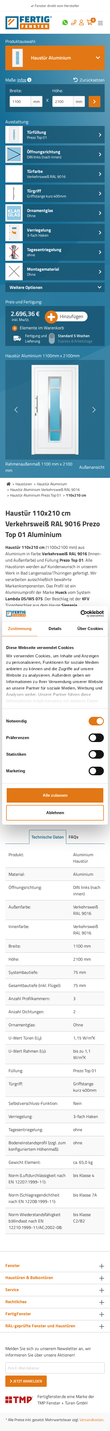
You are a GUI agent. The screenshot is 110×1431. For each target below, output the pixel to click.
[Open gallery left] (16, 409)
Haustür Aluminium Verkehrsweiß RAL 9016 (45, 489)
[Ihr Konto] (81, 23)
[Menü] (100, 23)
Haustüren (23, 484)
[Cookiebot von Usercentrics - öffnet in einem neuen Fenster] (80, 613)
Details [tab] (55, 628)
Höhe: (57, 90)
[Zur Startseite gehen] (28, 22)
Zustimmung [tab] (20, 628)
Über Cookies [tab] (90, 628)
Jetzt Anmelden (27, 1381)
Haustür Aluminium (52, 484)
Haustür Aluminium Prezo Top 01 (35, 495)
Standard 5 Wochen (74, 335)
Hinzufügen (71, 316)
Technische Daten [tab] (48, 837)
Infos (21, 80)
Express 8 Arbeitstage (75, 341)
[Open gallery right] (94, 409)
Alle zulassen (55, 795)
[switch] (96, 737)
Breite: (16, 90)
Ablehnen (55, 812)
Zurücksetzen (92, 80)
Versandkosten (92, 1419)
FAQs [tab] (73, 837)
